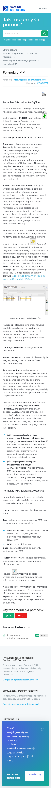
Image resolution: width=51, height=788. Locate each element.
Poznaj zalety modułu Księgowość (21, 704)
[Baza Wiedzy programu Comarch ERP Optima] (14, 8)
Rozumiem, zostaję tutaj (13, 776)
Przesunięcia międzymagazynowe (29, 80)
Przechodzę (34, 774)
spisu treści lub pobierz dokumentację (28, 40)
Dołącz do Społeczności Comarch (20, 679)
